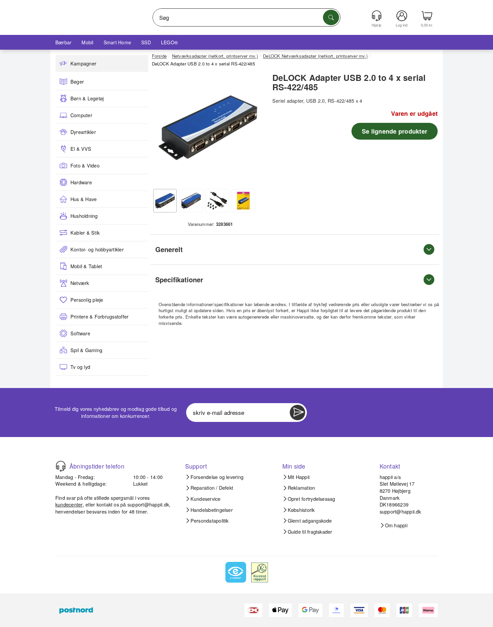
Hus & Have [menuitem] (83, 199)
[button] (208, 127)
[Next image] (254, 129)
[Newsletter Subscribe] (297, 412)
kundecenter (69, 504)
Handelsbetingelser (211, 510)
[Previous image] (162, 129)
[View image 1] (165, 200)
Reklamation (301, 487)
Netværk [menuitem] (79, 283)
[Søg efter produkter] (331, 17)
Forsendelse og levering (217, 477)
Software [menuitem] (80, 333)
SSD (146, 42)
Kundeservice (205, 498)
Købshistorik (301, 510)
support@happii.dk (148, 504)
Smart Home (117, 42)
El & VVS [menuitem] (80, 148)
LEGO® (169, 42)
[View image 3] (217, 200)
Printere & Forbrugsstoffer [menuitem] (99, 316)
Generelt (169, 249)
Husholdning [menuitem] (84, 215)
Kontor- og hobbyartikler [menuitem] (97, 249)
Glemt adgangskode (310, 520)
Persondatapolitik (209, 520)
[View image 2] (191, 200)
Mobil (87, 42)
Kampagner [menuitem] (83, 63)
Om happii (396, 525)
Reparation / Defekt (211, 487)
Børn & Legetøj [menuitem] (87, 98)
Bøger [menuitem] (77, 81)
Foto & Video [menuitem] (85, 165)
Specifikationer (179, 279)
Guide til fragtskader (310, 531)
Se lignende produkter (394, 131)
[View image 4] (243, 200)
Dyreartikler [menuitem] (83, 132)
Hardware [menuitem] (81, 182)
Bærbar (63, 42)
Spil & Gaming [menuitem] (86, 350)
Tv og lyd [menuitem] (80, 367)
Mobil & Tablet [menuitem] (86, 266)
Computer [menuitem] (81, 115)
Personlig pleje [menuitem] (86, 299)
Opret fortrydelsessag (311, 498)
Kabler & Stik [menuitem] (85, 232)
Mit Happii (299, 477)
